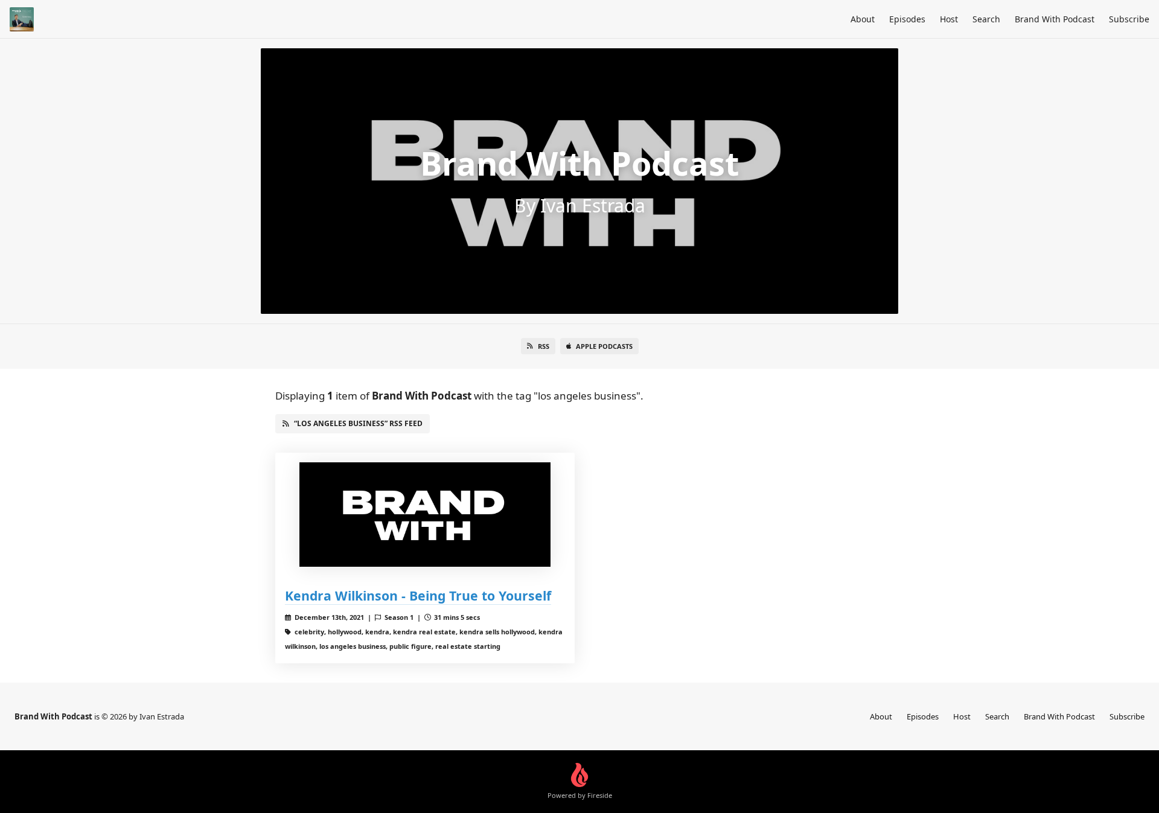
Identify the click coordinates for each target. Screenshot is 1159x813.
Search (986, 19)
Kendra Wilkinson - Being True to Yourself (418, 595)
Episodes (907, 19)
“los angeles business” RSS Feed (358, 423)
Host (949, 19)
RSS (543, 346)
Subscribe (1129, 19)
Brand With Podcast (1054, 19)
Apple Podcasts (604, 346)
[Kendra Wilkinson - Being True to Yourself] (425, 514)
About (863, 19)
